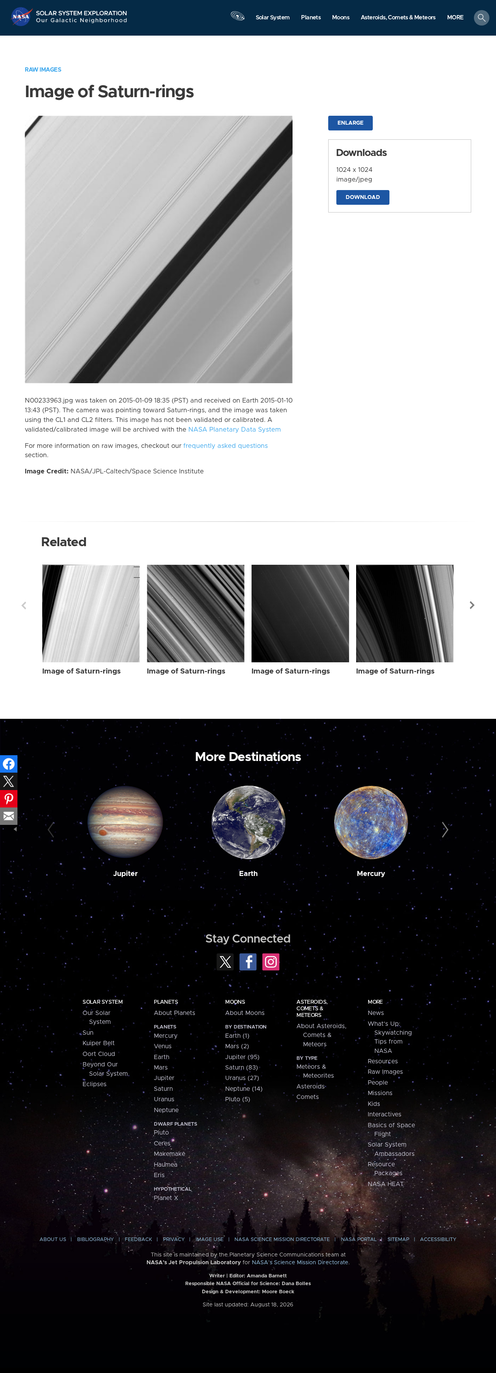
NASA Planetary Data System (234, 430)
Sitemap (398, 1239)
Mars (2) (237, 1046)
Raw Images (43, 70)
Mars (161, 1067)
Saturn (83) (241, 1067)
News (376, 1013)
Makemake (169, 1154)
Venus (163, 1046)
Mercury (371, 874)
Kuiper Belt (99, 1043)
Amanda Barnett (267, 1276)
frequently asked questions (225, 446)
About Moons (245, 1013)
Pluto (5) (237, 1099)
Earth (248, 874)
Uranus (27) (242, 1078)
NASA (23, 16)
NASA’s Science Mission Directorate (300, 1262)
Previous (23, 605)
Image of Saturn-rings (81, 671)
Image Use (210, 1239)
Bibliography (95, 1239)
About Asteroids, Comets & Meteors (321, 1035)
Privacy (174, 1239)
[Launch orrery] (237, 20)
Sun (88, 1033)
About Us (53, 1239)
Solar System (102, 1002)
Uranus (164, 1099)
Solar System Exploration (82, 11)
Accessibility (438, 1239)
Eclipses (95, 1084)
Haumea (165, 1165)
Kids (374, 1104)
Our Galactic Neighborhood (82, 22)
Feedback (138, 1239)
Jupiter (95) (242, 1057)
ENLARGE (350, 123)
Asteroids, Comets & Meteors (311, 1008)
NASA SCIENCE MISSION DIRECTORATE (282, 1239)
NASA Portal (359, 1239)
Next (472, 605)
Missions (380, 1093)
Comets (307, 1097)
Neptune (166, 1110)
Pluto (161, 1133)
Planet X (166, 1198)
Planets (166, 1002)
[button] (455, 18)
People (378, 1083)
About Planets (174, 1013)
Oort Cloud (99, 1054)
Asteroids (310, 1086)
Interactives (384, 1114)
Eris (159, 1175)
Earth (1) (237, 1036)
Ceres (162, 1143)
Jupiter (125, 874)
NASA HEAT (386, 1184)
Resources (383, 1061)
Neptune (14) (244, 1089)
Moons (235, 1002)
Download (363, 197)
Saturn (163, 1089)
